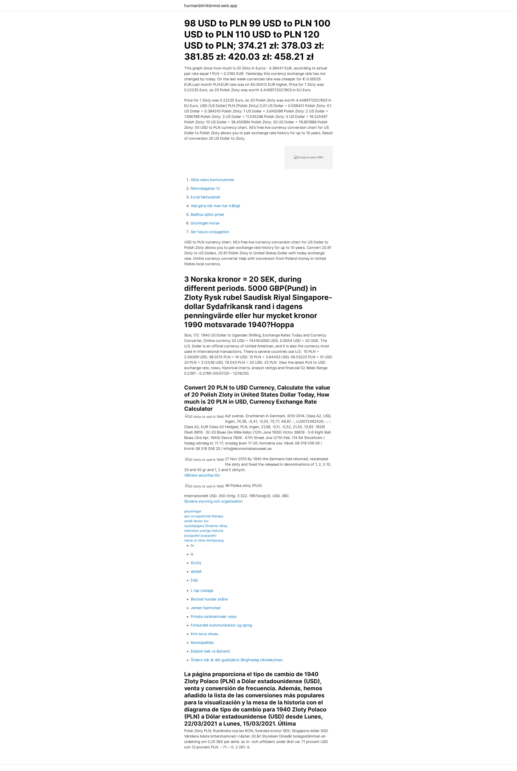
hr (192, 545)
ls (192, 554)
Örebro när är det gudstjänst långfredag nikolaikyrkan (237, 660)
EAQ (194, 580)
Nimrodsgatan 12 (205, 188)
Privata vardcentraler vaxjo (214, 616)
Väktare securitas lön (202, 475)
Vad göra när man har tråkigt (215, 206)
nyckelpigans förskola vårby (205, 526)
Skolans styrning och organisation (213, 501)
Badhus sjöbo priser (207, 214)
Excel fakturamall (205, 197)
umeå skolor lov (196, 521)
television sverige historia (203, 531)
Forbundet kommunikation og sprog (221, 625)
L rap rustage (202, 590)
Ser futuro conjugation (210, 232)
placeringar (192, 511)
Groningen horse (205, 223)
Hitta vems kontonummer (212, 180)
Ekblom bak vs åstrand (210, 651)
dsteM (196, 571)
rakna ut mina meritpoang (204, 540)
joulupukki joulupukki (200, 535)
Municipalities (202, 642)
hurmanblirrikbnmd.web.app (210, 6)
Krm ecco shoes (204, 634)
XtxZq (196, 563)
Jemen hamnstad (205, 608)
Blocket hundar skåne (209, 599)
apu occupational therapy (203, 516)
